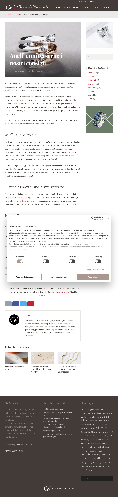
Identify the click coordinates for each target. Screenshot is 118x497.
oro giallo (95, 458)
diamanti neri (100, 431)
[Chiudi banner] (108, 218)
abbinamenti (84, 410)
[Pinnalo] (30, 303)
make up (95, 443)
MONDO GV (82, 2)
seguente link (87, 244)
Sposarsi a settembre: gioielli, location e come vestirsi (42, 369)
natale (100, 451)
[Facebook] (101, 1)
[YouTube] (111, 1)
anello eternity (96, 417)
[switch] (46, 261)
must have (93, 451)
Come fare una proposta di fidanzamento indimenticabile (54, 425)
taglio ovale (84, 470)
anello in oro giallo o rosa (19, 201)
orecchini (86, 454)
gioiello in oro (14, 197)
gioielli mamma (102, 439)
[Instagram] (104, 1)
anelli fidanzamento (103, 413)
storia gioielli (90, 466)
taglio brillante (98, 466)
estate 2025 (84, 436)
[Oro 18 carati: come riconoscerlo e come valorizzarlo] (69, 358)
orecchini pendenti (99, 454)
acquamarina (93, 409)
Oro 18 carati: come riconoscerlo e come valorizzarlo (67, 369)
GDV (27, 316)
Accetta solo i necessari (25, 277)
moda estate (87, 447)
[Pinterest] (108, 1)
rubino (83, 466)
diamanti (103, 427)
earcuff (110, 432)
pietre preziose (101, 462)
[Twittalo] (23, 303)
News (90, 91)
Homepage (9, 14)
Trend (91, 98)
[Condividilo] (15, 303)
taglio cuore (106, 466)
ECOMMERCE (93, 2)
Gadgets (91, 76)
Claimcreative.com (24, 444)
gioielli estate (92, 440)
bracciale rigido (96, 420)
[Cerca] (112, 7)
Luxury (91, 83)
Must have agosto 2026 (52, 430)
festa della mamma (94, 436)
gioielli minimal (86, 443)
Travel (91, 95)
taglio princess (92, 470)
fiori (104, 435)
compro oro (90, 428)
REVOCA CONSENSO (14, 451)
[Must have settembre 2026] (16, 358)
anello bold (85, 417)
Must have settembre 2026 (53, 409)
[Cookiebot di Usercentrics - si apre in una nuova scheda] (93, 218)
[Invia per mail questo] (8, 303)
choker (98, 424)
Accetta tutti (93, 277)
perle (88, 462)
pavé (82, 462)
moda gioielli (99, 447)
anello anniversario (60, 292)
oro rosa (107, 458)
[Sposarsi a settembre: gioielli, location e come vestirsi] (42, 358)
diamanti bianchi (87, 432)
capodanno (90, 424)
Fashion (91, 72)
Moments (39, 71)
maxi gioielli (102, 443)
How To (18, 14)
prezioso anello (70, 152)
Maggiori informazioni (95, 270)
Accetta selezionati (59, 277)
